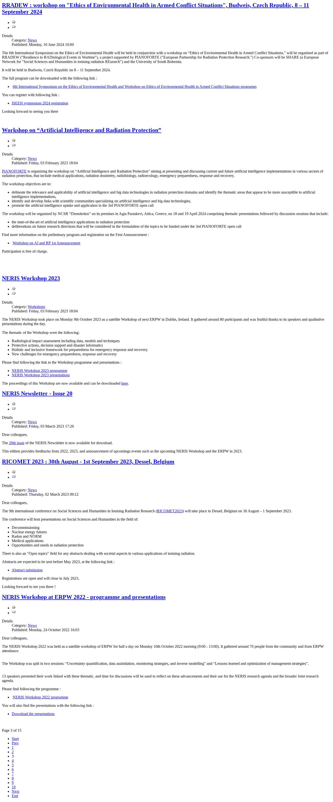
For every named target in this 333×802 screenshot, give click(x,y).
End (15, 796)
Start (15, 739)
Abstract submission (27, 570)
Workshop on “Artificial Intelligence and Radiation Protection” (81, 130)
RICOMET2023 (170, 511)
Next (15, 791)
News (32, 40)
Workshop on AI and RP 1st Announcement (46, 243)
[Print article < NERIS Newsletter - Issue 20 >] (14, 404)
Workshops (36, 307)
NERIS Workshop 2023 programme (39, 371)
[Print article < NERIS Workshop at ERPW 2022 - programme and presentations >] (14, 608)
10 (14, 787)
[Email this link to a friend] (14, 27)
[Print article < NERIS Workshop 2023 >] (14, 289)
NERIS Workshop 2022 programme (40, 697)
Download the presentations (33, 714)
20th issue (16, 443)
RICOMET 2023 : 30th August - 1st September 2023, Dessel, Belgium (88, 461)
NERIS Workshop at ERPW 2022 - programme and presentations (84, 597)
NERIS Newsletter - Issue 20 (37, 393)
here (124, 383)
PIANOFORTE (14, 171)
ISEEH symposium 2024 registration (40, 103)
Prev (15, 743)
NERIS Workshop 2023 (31, 278)
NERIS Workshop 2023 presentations (41, 375)
